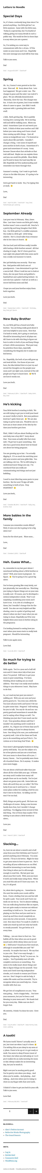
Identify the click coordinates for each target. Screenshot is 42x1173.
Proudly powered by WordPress (26, 1169)
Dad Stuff (23, 70)
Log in (7, 1152)
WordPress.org (11, 1161)
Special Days (12, 16)
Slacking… (10, 844)
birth (34, 393)
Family (31, 1025)
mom (5, 1027)
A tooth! (9, 1035)
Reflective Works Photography (17, 1132)
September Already (17, 213)
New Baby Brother (17, 319)
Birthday (33, 308)
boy (27, 202)
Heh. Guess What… (17, 562)
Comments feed (11, 1158)
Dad (4, 70)
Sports (15, 310)
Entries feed (10, 1155)
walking (17, 205)
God (35, 1025)
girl (13, 205)
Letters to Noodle (14, 7)
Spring (8, 79)
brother (5, 507)
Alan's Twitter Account (14, 1130)
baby (30, 393)
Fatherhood (7, 205)
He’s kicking (12, 404)
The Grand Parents (12, 1135)
